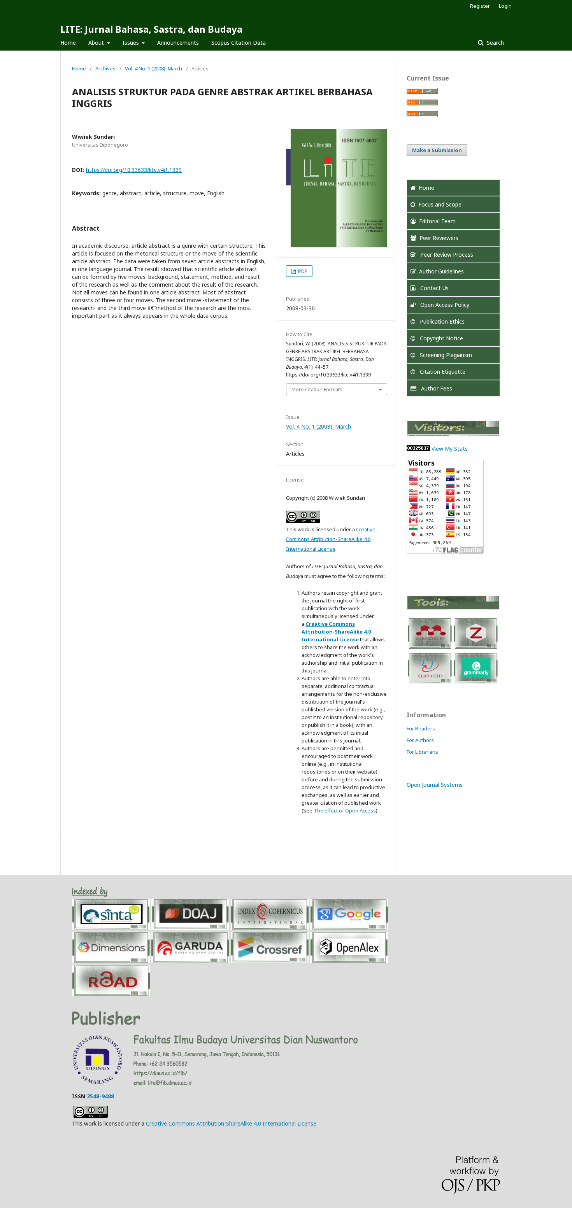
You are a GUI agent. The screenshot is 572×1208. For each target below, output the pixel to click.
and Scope (439, 204)
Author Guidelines (441, 271)
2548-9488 (100, 1096)
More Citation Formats (316, 389)
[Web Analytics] (418, 448)
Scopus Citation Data (238, 42)
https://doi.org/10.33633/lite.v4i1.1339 (134, 169)
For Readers (421, 728)
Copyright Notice (440, 338)
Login (505, 5)
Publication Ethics (441, 321)
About (96, 42)
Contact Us (434, 288)
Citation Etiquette (441, 371)
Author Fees (435, 388)
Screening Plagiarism (445, 355)
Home (68, 42)
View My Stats (450, 448)
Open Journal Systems (435, 784)
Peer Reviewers (438, 238)
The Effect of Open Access (345, 810)
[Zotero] (475, 648)
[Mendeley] (430, 648)
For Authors (420, 740)
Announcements (178, 42)
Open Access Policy (444, 304)
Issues (131, 42)
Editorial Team (437, 221)
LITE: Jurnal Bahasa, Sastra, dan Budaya (151, 29)
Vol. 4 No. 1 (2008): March (153, 68)
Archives (105, 68)
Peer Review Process (446, 254)
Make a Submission (437, 150)
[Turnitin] (430, 682)
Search (494, 42)
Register (480, 5)
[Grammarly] (475, 682)
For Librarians (422, 751)
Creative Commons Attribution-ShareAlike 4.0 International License (330, 539)
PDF (302, 271)
